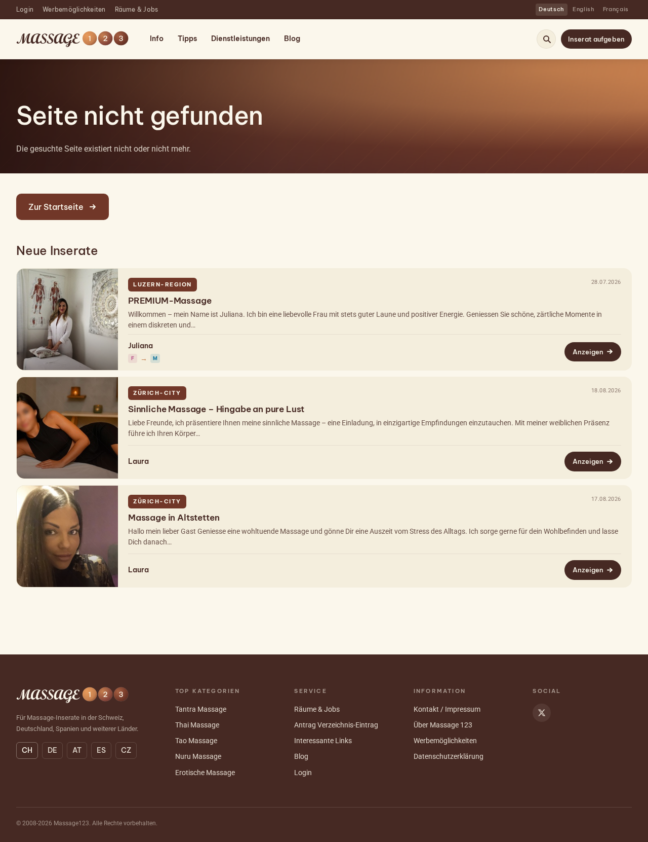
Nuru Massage (198, 756)
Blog (292, 38)
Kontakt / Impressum (447, 709)
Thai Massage (197, 725)
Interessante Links (323, 741)
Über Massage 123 (443, 725)
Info (157, 38)
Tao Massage (196, 741)
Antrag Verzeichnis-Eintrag (336, 725)
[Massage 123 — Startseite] (72, 39)
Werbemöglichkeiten (74, 9)
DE (52, 750)
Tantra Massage (200, 709)
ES (101, 750)
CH (27, 750)
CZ (126, 750)
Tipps (187, 38)
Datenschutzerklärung (448, 756)
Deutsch (551, 9)
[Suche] (546, 39)
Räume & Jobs (136, 9)
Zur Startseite (56, 207)
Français (616, 9)
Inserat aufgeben (596, 39)
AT (77, 750)
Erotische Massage (205, 772)
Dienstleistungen (240, 38)
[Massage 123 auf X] (542, 713)
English (584, 9)
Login (24, 9)
